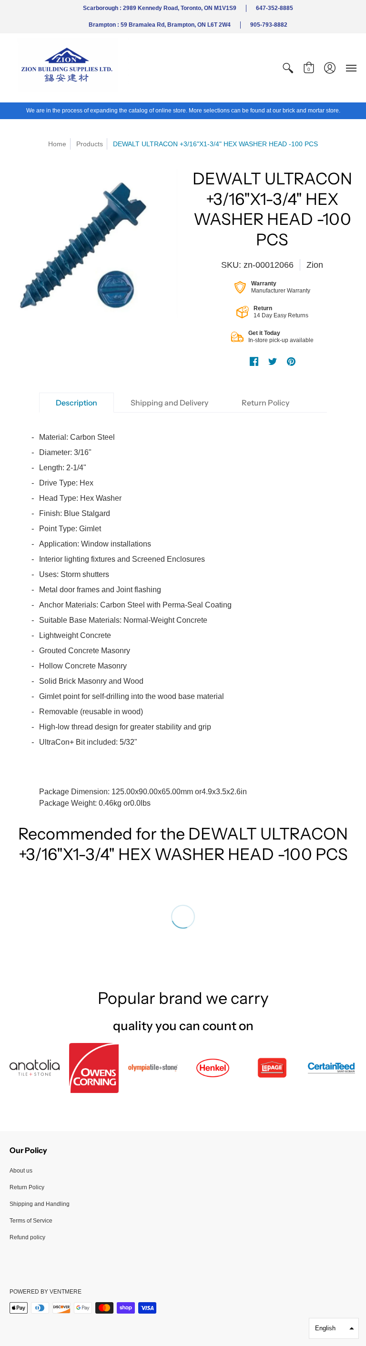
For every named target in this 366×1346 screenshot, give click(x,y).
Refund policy (27, 1237)
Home (57, 144)
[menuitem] (287, 67)
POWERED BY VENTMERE (45, 1291)
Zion (314, 265)
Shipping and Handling (40, 1204)
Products (89, 144)
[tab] (76, 403)
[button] (287, 67)
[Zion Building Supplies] (69, 67)
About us (21, 1170)
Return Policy (27, 1187)
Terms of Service (31, 1220)
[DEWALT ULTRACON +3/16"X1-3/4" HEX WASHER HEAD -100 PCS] (94, 244)
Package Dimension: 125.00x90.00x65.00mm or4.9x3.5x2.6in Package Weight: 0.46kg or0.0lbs (143, 620)
